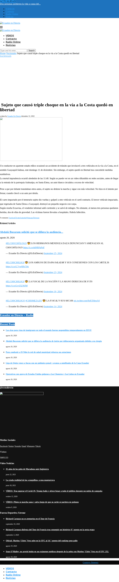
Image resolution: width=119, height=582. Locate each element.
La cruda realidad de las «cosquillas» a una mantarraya (30, 480)
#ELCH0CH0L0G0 (15, 262)
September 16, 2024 (53, 291)
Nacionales (11, 53)
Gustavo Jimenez (90, 562)
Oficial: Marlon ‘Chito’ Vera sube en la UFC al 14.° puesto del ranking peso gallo (41, 541)
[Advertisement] (59, 79)
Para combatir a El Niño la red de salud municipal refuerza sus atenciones (38, 352)
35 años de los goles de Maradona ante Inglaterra (27, 469)
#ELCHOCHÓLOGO (16, 243)
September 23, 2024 (53, 272)
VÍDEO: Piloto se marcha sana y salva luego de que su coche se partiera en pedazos (42, 502)
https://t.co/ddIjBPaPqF (34, 247)
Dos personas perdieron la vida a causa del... (20, 4)
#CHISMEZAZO (34, 300)
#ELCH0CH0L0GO (15, 300)
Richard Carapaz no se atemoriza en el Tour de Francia (30, 519)
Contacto (10, 11)
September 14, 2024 (53, 306)
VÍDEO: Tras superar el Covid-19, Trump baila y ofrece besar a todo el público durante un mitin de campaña (54, 491)
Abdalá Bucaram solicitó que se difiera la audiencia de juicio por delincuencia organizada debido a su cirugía (54, 341)
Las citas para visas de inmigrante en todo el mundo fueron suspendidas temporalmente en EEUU (49, 330)
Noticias (9, 16)
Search (32, 51)
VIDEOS (10, 9)
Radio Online (12, 14)
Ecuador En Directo (14, 116)
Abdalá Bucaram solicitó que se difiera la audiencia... (31, 231)
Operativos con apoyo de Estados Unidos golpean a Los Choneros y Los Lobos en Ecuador (45, 374)
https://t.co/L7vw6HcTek (17, 266)
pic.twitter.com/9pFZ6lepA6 (87, 300)
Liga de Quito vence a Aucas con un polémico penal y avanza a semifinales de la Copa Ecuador (47, 363)
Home (3, 53)
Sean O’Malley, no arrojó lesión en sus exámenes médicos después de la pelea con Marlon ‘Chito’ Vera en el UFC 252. (57, 551)
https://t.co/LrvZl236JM (17, 285)
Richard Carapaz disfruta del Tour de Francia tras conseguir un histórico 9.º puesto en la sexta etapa (50, 530)
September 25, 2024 (53, 253)
